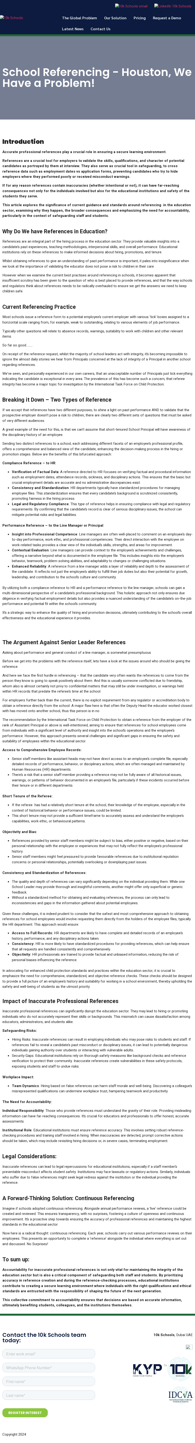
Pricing (140, 17)
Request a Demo (167, 17)
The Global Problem (79, 17)
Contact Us (100, 28)
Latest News (72, 28)
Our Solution (115, 17)
